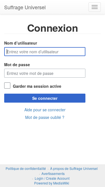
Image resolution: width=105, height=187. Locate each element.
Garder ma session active (37, 86)
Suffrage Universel (25, 7)
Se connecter (44, 98)
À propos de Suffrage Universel (74, 168)
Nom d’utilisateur (20, 43)
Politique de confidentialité (26, 168)
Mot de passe (17, 64)
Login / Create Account (52, 178)
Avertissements (53, 173)
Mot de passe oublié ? (44, 117)
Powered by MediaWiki (51, 183)
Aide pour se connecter (45, 109)
